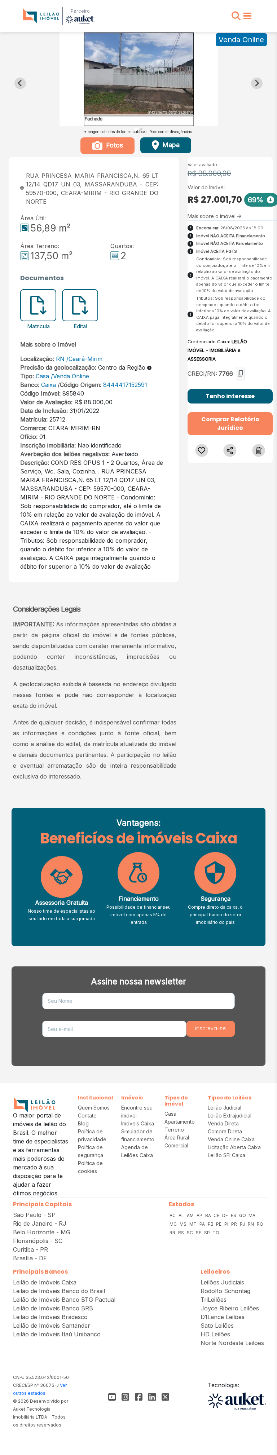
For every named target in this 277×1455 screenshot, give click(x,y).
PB (211, 1224)
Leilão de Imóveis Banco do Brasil (59, 1291)
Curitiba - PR (30, 1249)
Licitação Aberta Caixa (234, 1147)
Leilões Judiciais (222, 1282)
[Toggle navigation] (247, 15)
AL (182, 1215)
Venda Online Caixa (231, 1139)
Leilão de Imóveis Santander (51, 1325)
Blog (83, 1123)
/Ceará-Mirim (84, 358)
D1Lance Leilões (223, 1316)
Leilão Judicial (224, 1108)
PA (202, 1224)
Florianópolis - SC (37, 1240)
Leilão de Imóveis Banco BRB (53, 1308)
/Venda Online (70, 376)
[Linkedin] (152, 1397)
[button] (236, 15)
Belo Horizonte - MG (41, 1232)
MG (174, 1224)
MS (184, 1224)
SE (199, 1232)
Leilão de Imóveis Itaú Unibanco (57, 1334)
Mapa (170, 145)
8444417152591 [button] (124, 384)
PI (226, 1224)
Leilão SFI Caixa (226, 1155)
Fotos (113, 145)
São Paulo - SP (34, 1214)
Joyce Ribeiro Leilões (230, 1308)
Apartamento (179, 1122)
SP (207, 1232)
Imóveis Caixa (137, 1123)
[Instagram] (125, 1397)
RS (181, 1232)
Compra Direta (225, 1131)
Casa (42, 376)
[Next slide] (257, 83)
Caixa (48, 384)
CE (217, 1215)
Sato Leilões (217, 1325)
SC (190, 1232)
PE (219, 1224)
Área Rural (176, 1137)
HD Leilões (215, 1334)
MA (252, 1215)
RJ (243, 1224)
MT (193, 1224)
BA (208, 1215)
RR (173, 1232)
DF (225, 1215)
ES (234, 1215)
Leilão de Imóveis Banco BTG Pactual (64, 1299)
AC (173, 1215)
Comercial (176, 1145)
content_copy (240, 373)
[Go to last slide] (20, 83)
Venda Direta (223, 1123)
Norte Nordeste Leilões (232, 1342)
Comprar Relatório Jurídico (230, 423)
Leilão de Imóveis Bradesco (50, 1316)
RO (260, 1224)
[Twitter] (165, 1397)
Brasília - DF (30, 1258)
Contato (87, 1115)
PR (234, 1224)
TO (215, 1232)
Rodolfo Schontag (225, 1291)
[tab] (136, 129)
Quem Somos (94, 1108)
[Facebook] (112, 1397)
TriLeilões (214, 1299)
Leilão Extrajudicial (229, 1115)
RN (60, 358)
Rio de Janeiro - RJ (39, 1223)
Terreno (174, 1129)
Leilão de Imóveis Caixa (44, 1282)
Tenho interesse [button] (230, 396)
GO (243, 1215)
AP (200, 1215)
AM (191, 1215)
